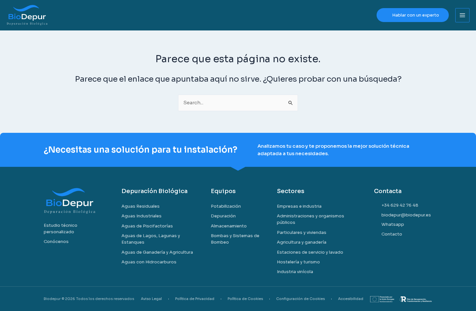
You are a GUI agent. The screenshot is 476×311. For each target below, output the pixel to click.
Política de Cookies (245, 299)
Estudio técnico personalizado (60, 229)
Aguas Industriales (141, 216)
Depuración (223, 216)
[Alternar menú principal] (462, 15)
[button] (413, 15)
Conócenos (56, 241)
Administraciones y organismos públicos (310, 219)
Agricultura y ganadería (301, 242)
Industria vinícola (295, 271)
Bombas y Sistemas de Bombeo (235, 239)
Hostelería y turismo (298, 262)
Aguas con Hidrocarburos (148, 262)
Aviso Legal (151, 299)
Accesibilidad (350, 299)
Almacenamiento (229, 226)
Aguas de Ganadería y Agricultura (157, 252)
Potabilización (226, 206)
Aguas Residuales (140, 206)
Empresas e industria (299, 206)
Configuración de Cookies (300, 299)
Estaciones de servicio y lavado (310, 252)
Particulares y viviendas (301, 232)
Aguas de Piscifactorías (147, 226)
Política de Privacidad (194, 299)
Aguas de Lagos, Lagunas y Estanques (150, 239)
